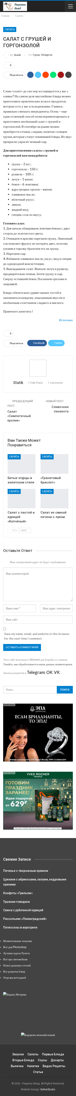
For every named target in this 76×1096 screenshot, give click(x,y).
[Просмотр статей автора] (38, 368)
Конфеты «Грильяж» (18, 893)
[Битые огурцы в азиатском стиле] (21, 464)
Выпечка (17, 1066)
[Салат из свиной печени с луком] (54, 498)
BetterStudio (48, 1089)
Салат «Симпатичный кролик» (19, 416)
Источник (66, 320)
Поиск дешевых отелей (17, 965)
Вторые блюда (23, 1060)
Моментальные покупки (17, 941)
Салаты (10, 29)
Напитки (33, 1066)
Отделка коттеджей (14, 977)
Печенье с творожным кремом (25, 870)
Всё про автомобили (15, 959)
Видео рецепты (54, 1066)
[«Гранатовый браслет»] (54, 464)
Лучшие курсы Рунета (16, 953)
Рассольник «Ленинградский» (25, 918)
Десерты (57, 1060)
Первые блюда (53, 1054)
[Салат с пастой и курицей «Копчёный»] (21, 498)
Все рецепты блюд (14, 971)
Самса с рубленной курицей (23, 910)
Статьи (38, 1072)
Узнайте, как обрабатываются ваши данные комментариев (37, 664)
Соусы (42, 1060)
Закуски (18, 1054)
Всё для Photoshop (15, 947)
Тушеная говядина (16, 901)
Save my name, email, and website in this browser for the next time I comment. (37, 636)
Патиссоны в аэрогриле (20, 927)
